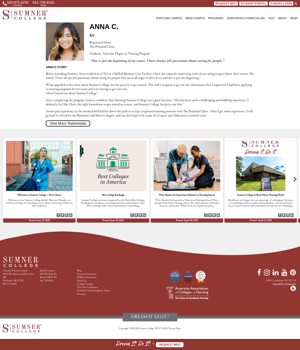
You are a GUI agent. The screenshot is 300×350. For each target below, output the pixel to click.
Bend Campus (195, 18)
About (282, 18)
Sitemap (81, 294)
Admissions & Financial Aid (246, 18)
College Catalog (85, 284)
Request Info (225, 3)
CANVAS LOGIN (281, 3)
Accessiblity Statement (284, 284)
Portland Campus (169, 18)
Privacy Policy (175, 328)
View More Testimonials (68, 123)
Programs (216, 18)
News (294, 18)
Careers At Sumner (86, 274)
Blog (79, 270)
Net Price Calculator (87, 287)
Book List (82, 280)
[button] (5, 180)
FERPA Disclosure (86, 277)
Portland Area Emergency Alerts (93, 290)
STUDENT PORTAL (253, 3)
